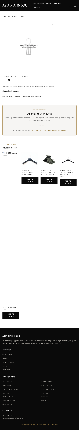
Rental (4, 358)
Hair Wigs (44, 393)
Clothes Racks (7, 397)
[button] (51, 24)
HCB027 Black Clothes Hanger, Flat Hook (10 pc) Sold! (67, 174)
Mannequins (7, 382)
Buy (9, 17)
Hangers (14, 17)
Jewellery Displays (9, 400)
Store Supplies (7, 404)
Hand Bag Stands (47, 389)
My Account (6, 366)
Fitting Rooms (46, 385)
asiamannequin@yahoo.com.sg (55, 130)
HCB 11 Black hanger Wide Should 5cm (27, 173)
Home (4, 17)
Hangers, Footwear (19, 76)
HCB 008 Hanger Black (9, 308)
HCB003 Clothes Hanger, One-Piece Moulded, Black (48, 173)
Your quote (6, 369)
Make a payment (8, 362)
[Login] (70, 6)
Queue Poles (45, 397)
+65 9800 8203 (37, 130)
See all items (7, 355)
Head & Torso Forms (10, 389)
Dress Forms (7, 385)
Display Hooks (46, 382)
